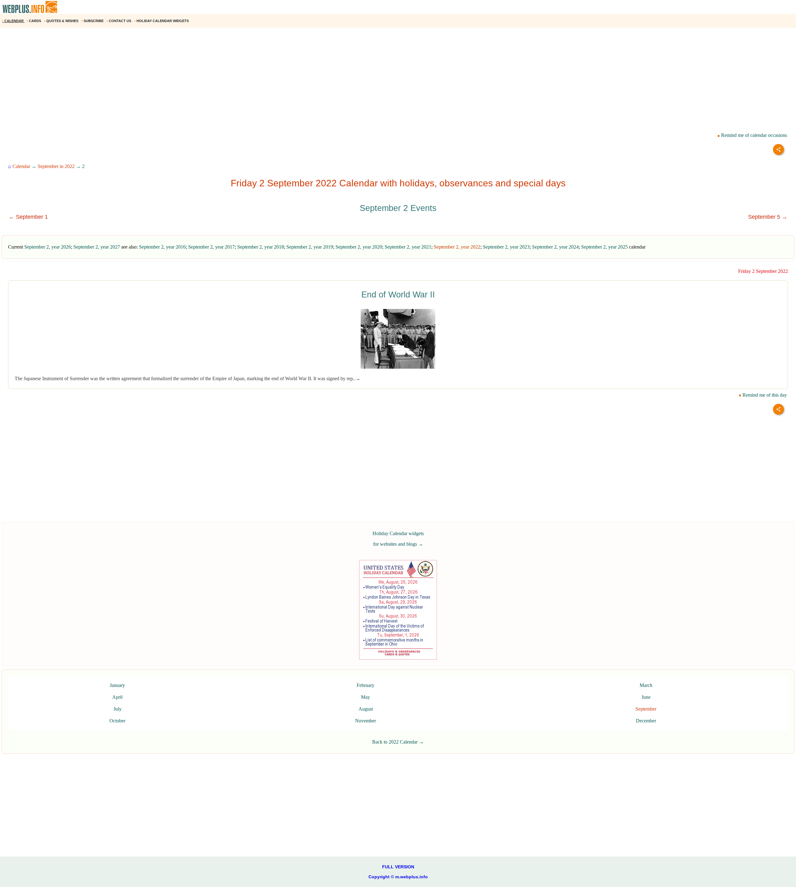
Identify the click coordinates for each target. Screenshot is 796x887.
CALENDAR (13, 21)
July (117, 709)
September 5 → (767, 217)
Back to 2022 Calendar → (398, 742)
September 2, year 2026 (47, 247)
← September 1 (28, 217)
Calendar (21, 166)
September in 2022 (56, 166)
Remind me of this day (764, 395)
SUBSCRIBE (92, 21)
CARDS (34, 21)
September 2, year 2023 (506, 247)
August (366, 709)
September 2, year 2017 (211, 247)
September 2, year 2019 (309, 247)
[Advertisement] (186, 77)
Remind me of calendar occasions (753, 135)
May (365, 697)
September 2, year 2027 (96, 247)
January (117, 685)
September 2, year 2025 (604, 247)
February (365, 685)
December (646, 720)
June (645, 697)
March (646, 685)
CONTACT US (119, 21)
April (117, 697)
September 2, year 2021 (408, 247)
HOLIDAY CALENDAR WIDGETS (162, 21)
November (365, 720)
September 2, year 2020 (359, 247)
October (117, 720)
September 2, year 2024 (555, 247)
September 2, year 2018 (260, 247)
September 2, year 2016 (162, 247)
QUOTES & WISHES (61, 21)
